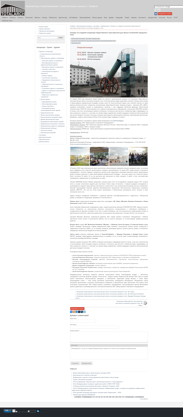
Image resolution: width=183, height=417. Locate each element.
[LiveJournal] (82, 312)
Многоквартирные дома (49, 104)
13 (120, 397)
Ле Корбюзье (73, 17)
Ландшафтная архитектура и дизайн (52, 121)
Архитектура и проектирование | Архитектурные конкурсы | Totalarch (62, 6)
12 (117, 397)
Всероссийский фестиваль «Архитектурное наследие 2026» (92, 373)
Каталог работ (43, 26)
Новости (20, 17)
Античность (142, 17)
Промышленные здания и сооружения (53, 126)
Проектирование (85, 17)
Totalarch (5, 17)
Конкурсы (12, 17)
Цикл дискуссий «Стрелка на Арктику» (85, 375)
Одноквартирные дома (49, 102)
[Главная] (13, 8)
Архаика (134, 17)
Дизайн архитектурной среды (50, 119)
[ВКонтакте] (71, 312)
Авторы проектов (44, 29)
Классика (162, 17)
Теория (127, 17)
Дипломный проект (45, 137)
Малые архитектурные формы (50, 115)
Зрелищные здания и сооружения (52, 67)
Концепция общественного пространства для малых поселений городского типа (93, 41)
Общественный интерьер (49, 128)
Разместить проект (45, 33)
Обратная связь (7, 20)
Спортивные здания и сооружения (53, 88)
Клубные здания (47, 75)
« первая (78, 397)
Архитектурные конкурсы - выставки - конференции (93, 26)
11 (113, 397)
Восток (169, 17)
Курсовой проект (44, 139)
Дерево (111, 17)
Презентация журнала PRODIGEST (84, 394)
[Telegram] (84, 312)
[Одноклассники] (74, 312)
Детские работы (44, 141)
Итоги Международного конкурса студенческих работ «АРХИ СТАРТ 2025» (96, 384)
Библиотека (53, 17)
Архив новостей (76, 43)
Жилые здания (97, 17)
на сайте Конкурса (117, 120)
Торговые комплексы (48, 69)
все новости (144, 399)
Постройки (42, 135)
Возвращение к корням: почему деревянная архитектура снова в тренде (96, 377)
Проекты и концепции (46, 51)
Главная (72, 26)
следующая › (130, 397)
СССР (176, 17)
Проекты (37, 17)
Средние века (152, 17)
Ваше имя (73, 318)
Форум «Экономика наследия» (82, 379)
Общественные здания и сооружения (52, 58)
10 (110, 397)
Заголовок (73, 324)
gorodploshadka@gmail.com (82, 144)
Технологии (29, 17)
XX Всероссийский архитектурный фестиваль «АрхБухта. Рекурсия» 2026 (96, 386)
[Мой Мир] (76, 312)
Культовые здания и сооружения (52, 60)
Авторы (44, 17)
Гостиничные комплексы (49, 78)
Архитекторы (63, 17)
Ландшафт (119, 17)
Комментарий (74, 330)
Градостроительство (47, 113)
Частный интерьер (46, 130)
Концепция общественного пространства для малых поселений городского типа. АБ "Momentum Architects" (110, 294)
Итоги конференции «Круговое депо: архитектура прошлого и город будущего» (98, 381)
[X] (79, 312)
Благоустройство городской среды (51, 117)
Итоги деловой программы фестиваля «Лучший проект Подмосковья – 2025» (97, 392)
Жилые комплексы (48, 106)
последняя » (140, 397)
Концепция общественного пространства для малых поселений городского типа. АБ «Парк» (106, 291)
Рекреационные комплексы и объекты (53, 124)
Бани (105, 17)
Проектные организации (46, 31)
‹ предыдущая (87, 397)
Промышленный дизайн (48, 132)
